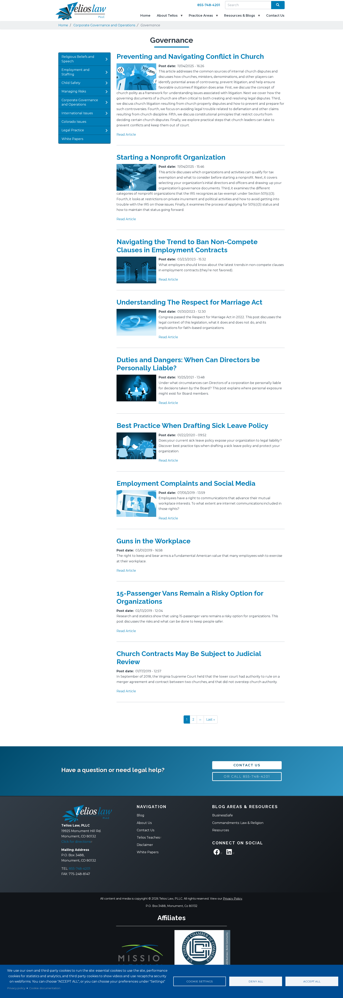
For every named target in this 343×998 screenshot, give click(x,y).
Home (145, 15)
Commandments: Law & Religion (237, 823)
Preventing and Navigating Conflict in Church (190, 56)
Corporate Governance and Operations (104, 25)
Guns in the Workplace (154, 541)
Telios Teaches (148, 837)
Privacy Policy (232, 898)
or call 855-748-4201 (247, 776)
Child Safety (71, 83)
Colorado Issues (74, 122)
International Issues (77, 113)
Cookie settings (199, 981)
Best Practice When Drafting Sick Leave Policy (192, 425)
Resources (220, 830)
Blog (140, 815)
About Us (144, 823)
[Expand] (106, 59)
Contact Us (275, 15)
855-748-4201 (208, 5)
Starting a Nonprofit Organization (171, 157)
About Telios (166, 17)
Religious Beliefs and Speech (78, 59)
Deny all (256, 981)
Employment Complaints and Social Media (186, 483)
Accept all (311, 981)
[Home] (78, 11)
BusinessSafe (222, 815)
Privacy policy (16, 988)
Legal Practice (73, 130)
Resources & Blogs (238, 17)
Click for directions (76, 842)
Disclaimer (145, 845)
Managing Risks (74, 91)
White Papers (72, 139)
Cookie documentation (44, 988)
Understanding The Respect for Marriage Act (189, 302)
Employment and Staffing (76, 72)
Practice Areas (199, 17)
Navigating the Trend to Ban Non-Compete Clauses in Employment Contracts (187, 246)
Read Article (126, 134)
